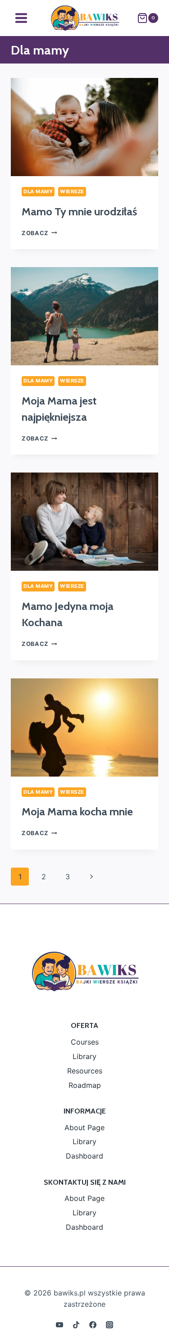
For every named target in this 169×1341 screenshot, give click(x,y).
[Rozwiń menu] (21, 18)
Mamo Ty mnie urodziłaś (79, 211)
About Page (84, 1127)
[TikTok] (76, 1325)
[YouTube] (59, 1325)
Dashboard (84, 1155)
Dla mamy (38, 191)
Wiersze (72, 191)
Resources (84, 1070)
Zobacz (39, 233)
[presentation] (84, 127)
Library (84, 1056)
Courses (85, 1041)
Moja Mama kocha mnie (77, 811)
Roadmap (85, 1085)
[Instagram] (109, 1325)
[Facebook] (93, 1325)
